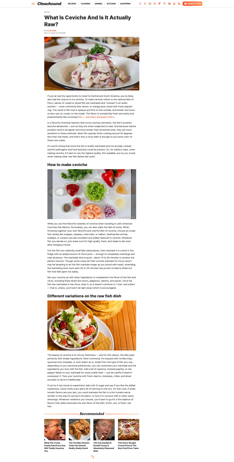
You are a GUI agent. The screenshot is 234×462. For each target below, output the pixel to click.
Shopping (125, 3)
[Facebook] (140, 4)
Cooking (85, 3)
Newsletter (194, 3)
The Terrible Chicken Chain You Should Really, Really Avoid (79, 446)
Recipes (72, 3)
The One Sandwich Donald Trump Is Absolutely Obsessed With (103, 447)
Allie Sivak (51, 31)
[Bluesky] (169, 4)
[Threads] (154, 4)
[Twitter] (145, 4)
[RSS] (179, 4)
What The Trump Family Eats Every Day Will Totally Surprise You (54, 447)
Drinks (98, 3)
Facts (46, 12)
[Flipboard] (159, 4)
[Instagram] (149, 4)
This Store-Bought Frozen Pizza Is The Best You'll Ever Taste (128, 446)
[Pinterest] (164, 4)
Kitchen (111, 3)
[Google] (174, 4)
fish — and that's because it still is (96, 117)
